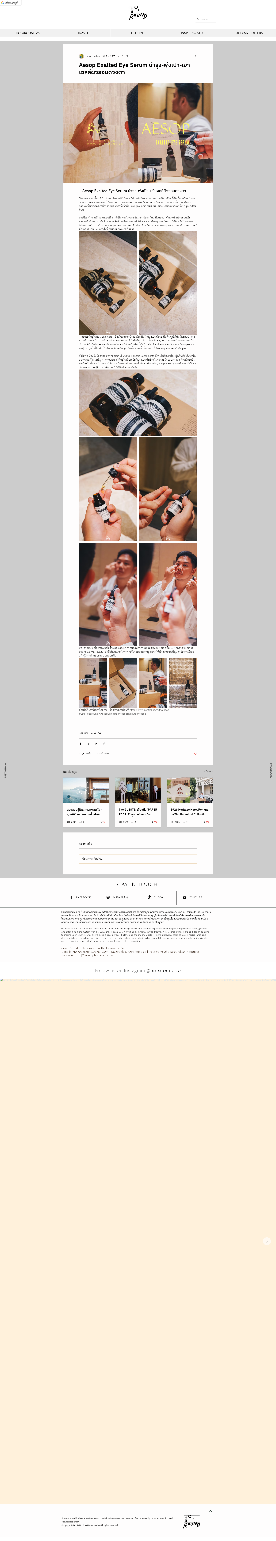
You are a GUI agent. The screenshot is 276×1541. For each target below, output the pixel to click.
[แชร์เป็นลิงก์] (103, 743)
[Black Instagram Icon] (108, 897)
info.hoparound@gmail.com (90, 951)
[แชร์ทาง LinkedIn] (96, 743)
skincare (84, 733)
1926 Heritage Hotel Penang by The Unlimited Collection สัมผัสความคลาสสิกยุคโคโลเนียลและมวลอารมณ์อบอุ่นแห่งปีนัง (190, 812)
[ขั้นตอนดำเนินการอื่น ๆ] (195, 56)
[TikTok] (149, 897)
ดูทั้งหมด (208, 771)
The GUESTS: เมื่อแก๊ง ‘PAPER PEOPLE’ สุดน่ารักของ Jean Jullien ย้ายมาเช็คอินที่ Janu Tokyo (138, 812)
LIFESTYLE (96, 733)
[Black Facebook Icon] (71, 897)
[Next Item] (267, 1241)
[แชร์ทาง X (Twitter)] (88, 743)
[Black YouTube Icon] (185, 898)
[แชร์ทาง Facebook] (80, 743)
